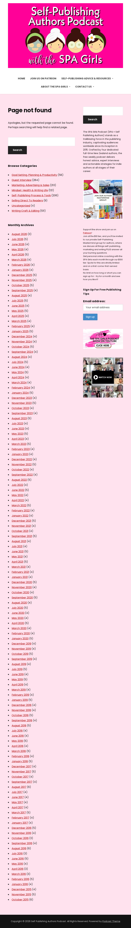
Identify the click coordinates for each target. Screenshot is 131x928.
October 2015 (20, 899)
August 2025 (19, 295)
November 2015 (21, 894)
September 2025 (22, 290)
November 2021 (21, 526)
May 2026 (18, 249)
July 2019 (17, 669)
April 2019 (17, 684)
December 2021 (21, 521)
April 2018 (17, 746)
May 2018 (17, 741)
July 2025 (17, 301)
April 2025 (18, 316)
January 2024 (20, 393)
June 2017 (18, 797)
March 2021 (19, 567)
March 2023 (19, 444)
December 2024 (22, 336)
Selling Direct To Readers (27, 200)
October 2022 (20, 469)
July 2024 (17, 362)
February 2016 (20, 879)
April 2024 (18, 377)
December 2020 (22, 582)
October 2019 (20, 654)
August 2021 (19, 541)
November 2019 (21, 649)
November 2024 (22, 341)
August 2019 (19, 664)
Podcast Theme (111, 921)
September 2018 (22, 720)
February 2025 (21, 326)
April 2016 (17, 869)
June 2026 (18, 244)
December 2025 (22, 275)
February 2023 (21, 449)
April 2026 (18, 254)
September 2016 (22, 843)
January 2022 (20, 516)
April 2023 (18, 439)
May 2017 (17, 802)
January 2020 (20, 638)
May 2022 (17, 495)
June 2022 (18, 490)
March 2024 (19, 382)
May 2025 (18, 311)
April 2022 (18, 500)
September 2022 (22, 475)
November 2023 (22, 403)
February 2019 (20, 695)
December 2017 (21, 766)
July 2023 (17, 423)
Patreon (87, 232)
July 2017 (17, 792)
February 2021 (20, 572)
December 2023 (22, 398)
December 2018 (21, 705)
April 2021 (17, 562)
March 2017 (19, 812)
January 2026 (20, 270)
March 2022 (19, 505)
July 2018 (17, 731)
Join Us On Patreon (43, 78)
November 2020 (22, 587)
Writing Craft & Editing (25, 211)
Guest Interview (21, 180)
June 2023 (18, 428)
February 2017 (20, 818)
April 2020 (18, 623)
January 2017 (20, 823)
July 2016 (17, 853)
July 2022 (17, 485)
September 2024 (22, 352)
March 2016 (19, 874)
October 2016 (20, 838)
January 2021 (20, 577)
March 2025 (19, 321)
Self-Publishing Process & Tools (31, 195)
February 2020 (21, 633)
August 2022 (19, 480)
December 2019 (21, 643)
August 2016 (19, 848)
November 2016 (21, 833)
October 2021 (20, 531)
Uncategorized (21, 205)
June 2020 (18, 613)
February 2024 (21, 388)
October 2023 (20, 408)
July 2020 (17, 608)
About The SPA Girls (54, 86)
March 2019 (19, 690)
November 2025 (22, 280)
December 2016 (21, 828)
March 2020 (19, 628)
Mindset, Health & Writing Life (30, 190)
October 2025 (20, 285)
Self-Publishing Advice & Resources (86, 78)
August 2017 (19, 787)
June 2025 (18, 306)
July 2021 (17, 546)
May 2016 (17, 864)
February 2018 (20, 756)
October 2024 (20, 347)
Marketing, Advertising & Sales (30, 185)
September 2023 (22, 413)
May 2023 (17, 434)
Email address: (94, 301)
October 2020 (20, 592)
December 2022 (22, 459)
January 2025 (20, 331)
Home (21, 78)
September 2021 (22, 536)
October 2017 (20, 777)
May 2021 (17, 556)
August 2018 (19, 725)
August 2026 (19, 234)
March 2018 (19, 751)
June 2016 (18, 858)
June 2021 (18, 551)
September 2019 (22, 659)
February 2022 (21, 510)
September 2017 (22, 782)
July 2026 (17, 239)
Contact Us (83, 86)
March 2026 (19, 260)
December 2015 (21, 889)
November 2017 (21, 771)
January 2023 (20, 454)
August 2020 (19, 603)
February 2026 (21, 265)
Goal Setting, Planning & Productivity (34, 175)
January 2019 (20, 700)
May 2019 (17, 679)
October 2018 (20, 715)
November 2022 (22, 464)
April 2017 (17, 807)
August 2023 (19, 418)
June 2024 (18, 367)
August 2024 (19, 357)
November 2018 (21, 710)
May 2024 (18, 372)
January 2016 (20, 884)
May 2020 (18, 618)
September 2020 (22, 597)
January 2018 (20, 761)
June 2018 (18, 736)
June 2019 (18, 674)
